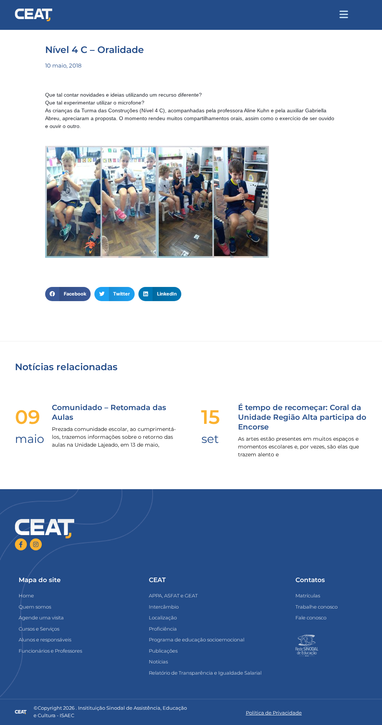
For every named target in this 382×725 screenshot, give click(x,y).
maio (29, 439)
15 (210, 417)
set (210, 439)
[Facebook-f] (21, 544)
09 (27, 417)
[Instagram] (36, 544)
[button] (360, 15)
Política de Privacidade (274, 713)
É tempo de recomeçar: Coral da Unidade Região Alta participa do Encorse (302, 417)
